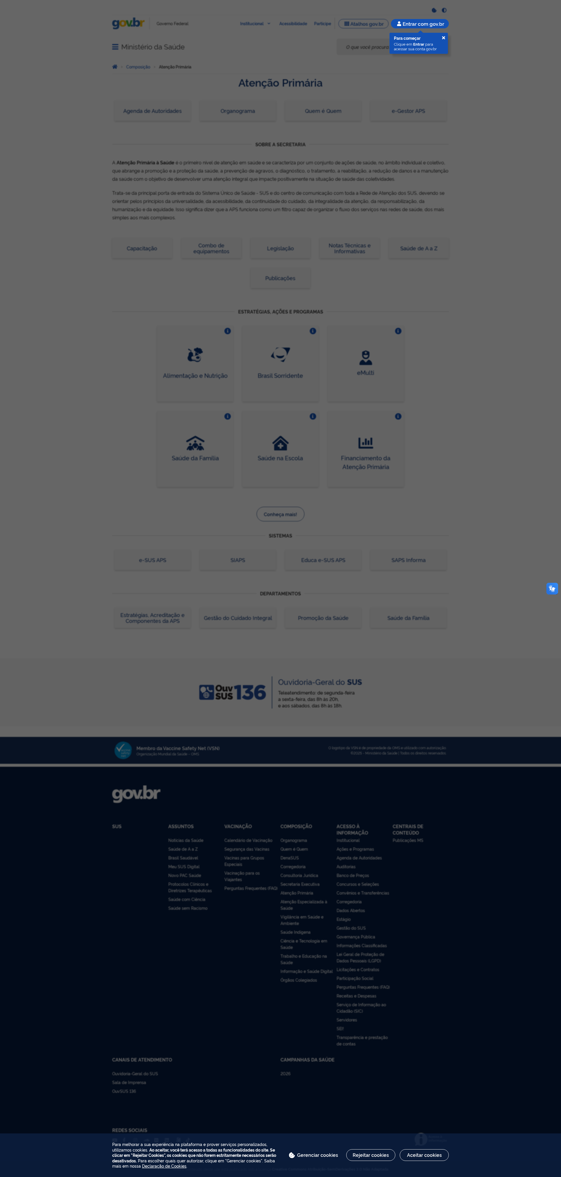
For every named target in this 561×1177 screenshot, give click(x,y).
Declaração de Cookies (164, 1166)
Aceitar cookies (424, 1155)
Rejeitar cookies (371, 1155)
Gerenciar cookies (317, 1155)
